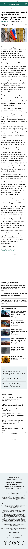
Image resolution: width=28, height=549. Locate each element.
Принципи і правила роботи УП (14, 488)
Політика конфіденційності (14, 484)
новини (3, 8)
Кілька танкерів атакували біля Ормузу (12, 379)
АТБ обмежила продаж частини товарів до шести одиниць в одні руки (18, 313)
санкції (3, 250)
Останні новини (7, 394)
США (13, 250)
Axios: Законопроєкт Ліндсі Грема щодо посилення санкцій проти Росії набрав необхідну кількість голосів (13, 287)
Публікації (9, 8)
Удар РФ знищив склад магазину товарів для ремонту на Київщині (18, 340)
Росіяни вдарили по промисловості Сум (17, 348)
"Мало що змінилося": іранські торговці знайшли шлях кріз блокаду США (12, 399)
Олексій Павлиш (5, 21)
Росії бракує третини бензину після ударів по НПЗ (13, 409)
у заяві (14, 63)
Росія (9, 250)
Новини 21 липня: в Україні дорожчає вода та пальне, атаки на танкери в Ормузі (13, 373)
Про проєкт (19, 482)
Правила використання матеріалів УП (14, 486)
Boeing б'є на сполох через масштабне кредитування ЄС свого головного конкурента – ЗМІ (13, 384)
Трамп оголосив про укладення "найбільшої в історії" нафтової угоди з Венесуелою (12, 422)
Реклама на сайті (10, 482)
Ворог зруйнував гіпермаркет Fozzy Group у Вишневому (19, 331)
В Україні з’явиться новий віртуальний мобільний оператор (18, 322)
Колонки (15, 8)
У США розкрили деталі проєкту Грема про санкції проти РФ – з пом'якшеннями (14, 301)
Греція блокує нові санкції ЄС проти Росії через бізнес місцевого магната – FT (14, 294)
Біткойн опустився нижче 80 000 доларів (18, 357)
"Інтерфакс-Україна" (19, 497)
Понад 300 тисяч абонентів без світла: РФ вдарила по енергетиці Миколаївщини (13, 415)
